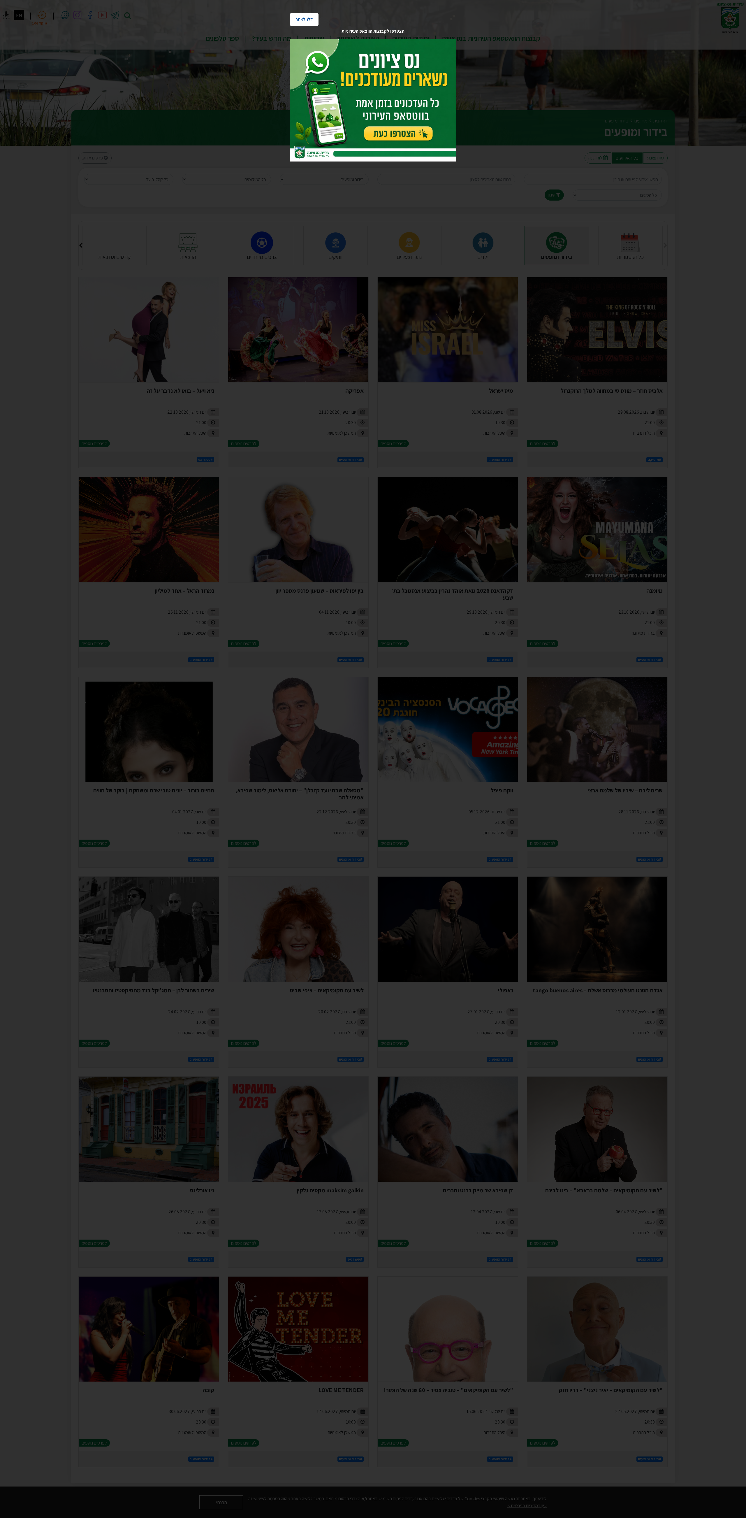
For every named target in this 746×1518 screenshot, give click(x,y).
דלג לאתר (301, 17)
